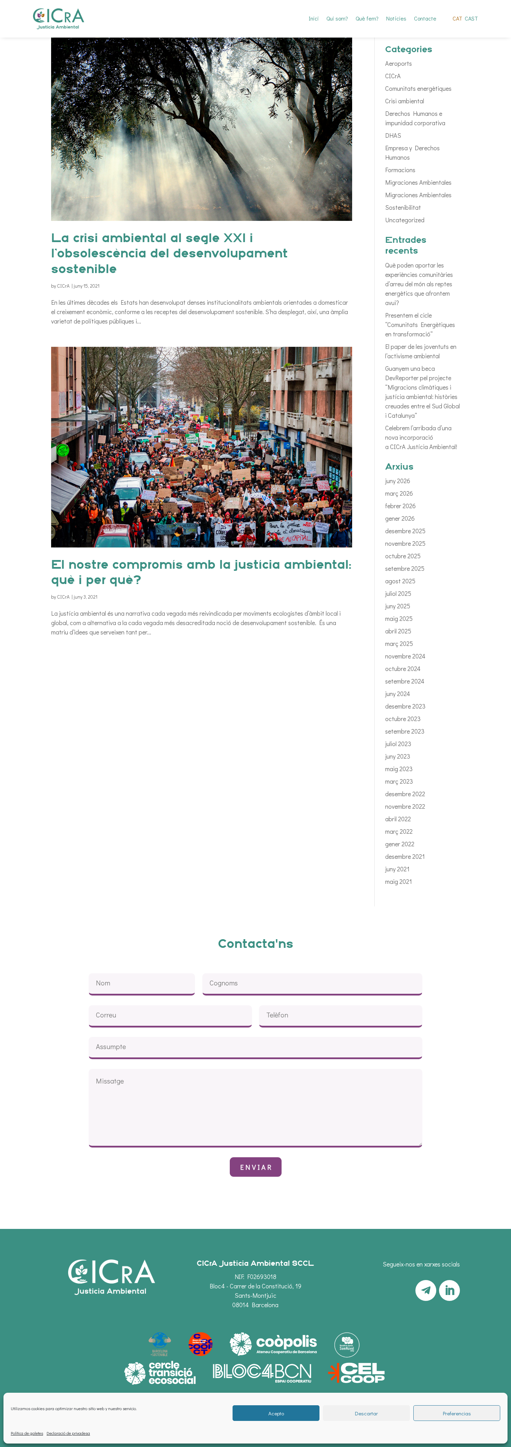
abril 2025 (398, 631)
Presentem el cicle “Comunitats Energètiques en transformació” (420, 324)
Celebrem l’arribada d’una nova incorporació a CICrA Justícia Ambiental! (421, 437)
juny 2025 (397, 606)
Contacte (425, 19)
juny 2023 (397, 756)
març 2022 (399, 831)
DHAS (393, 135)
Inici (314, 19)
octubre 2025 (403, 556)
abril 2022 (398, 819)
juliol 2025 (398, 593)
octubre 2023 (403, 718)
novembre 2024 (405, 656)
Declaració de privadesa (68, 1433)
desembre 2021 (405, 856)
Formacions (400, 170)
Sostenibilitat (403, 207)
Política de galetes (27, 1433)
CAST (471, 19)
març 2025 (399, 643)
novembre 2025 (405, 543)
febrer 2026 (400, 506)
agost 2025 (400, 581)
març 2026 (399, 493)
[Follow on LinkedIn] (449, 1290)
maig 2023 (399, 769)
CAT (457, 19)
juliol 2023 (398, 744)
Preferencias (457, 1413)
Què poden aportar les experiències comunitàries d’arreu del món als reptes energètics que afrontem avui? (419, 284)
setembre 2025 (404, 568)
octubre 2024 (403, 668)
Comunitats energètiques (418, 88)
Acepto (276, 1413)
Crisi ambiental (404, 101)
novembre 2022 (405, 806)
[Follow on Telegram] (425, 1290)
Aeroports (398, 63)
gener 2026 (400, 518)
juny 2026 (397, 481)
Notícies (396, 19)
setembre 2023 (404, 731)
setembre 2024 (404, 681)
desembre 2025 (405, 531)
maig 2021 (398, 881)
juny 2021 (397, 869)
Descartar (366, 1413)
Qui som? (337, 19)
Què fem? (367, 19)
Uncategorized (404, 220)
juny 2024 (397, 693)
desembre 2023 (405, 706)
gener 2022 (399, 844)
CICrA (63, 285)
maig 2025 (399, 618)
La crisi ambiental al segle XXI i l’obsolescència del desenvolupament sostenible (169, 254)
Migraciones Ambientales (418, 182)
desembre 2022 (405, 794)
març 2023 (399, 781)
